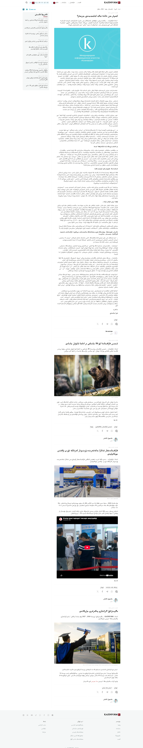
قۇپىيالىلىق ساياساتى (77, 729)
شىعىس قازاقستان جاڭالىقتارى (104, 427)
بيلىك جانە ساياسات (111, 588)
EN (39, 3)
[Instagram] (116, 324)
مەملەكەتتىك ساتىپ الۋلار (76, 739)
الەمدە (118, 739)
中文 (36, 3)
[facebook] (44, 715)
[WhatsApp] (111, 324)
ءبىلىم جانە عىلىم (107, 688)
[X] (97, 324)
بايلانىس (43, 729)
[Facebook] (102, 324)
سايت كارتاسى (42, 725)
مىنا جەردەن (94, 682)
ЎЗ (30, 3)
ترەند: (119, 9)
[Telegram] (107, 324)
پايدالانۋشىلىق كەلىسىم (77, 725)
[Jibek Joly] (32, 9)
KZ (47, 3)
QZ (45, 3)
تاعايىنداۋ (110, 9)
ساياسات (118, 729)
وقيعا (106, 9)
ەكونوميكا (117, 736)
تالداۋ (57, 2)
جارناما (44, 732)
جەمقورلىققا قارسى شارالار (76, 736)
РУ (42, 3)
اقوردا (115, 9)
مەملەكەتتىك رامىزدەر (77, 732)
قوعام (115, 320)
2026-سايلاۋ (100, 9)
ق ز (33, 3)
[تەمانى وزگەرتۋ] (53, 3)
